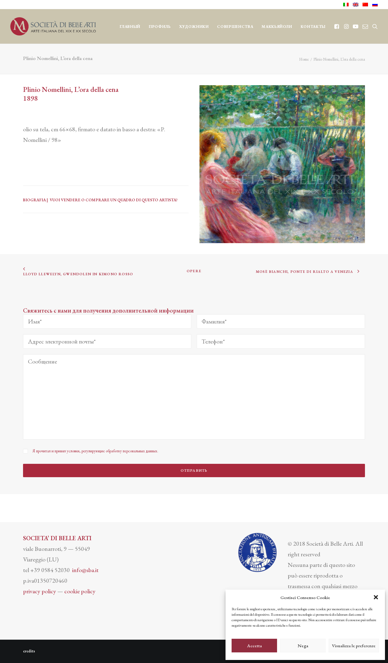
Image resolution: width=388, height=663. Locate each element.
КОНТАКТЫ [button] (313, 26)
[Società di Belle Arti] (53, 26)
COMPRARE (97, 200)
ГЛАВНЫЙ (130, 26)
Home (304, 59)
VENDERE (70, 200)
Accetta (254, 645)
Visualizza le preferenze (354, 645)
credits (29, 651)
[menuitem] (347, 4)
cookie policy (79, 591)
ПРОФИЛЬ (160, 26)
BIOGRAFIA (34, 200)
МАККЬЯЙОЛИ (277, 26)
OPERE (194, 271)
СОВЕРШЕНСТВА (235, 26)
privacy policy (39, 591)
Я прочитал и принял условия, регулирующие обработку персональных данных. (95, 451)
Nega (303, 645)
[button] (376, 597)
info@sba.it (85, 570)
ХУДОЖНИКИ (194, 26)
